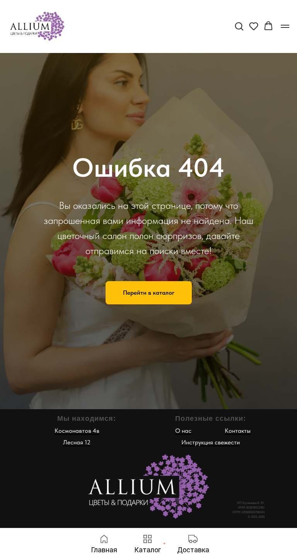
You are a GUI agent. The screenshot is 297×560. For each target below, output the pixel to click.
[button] (239, 26)
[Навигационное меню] (285, 26)
